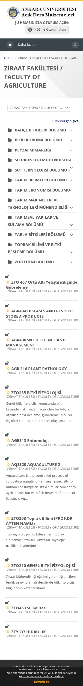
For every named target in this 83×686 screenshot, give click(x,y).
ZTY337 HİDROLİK (28, 631)
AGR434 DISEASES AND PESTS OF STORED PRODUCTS (40, 313)
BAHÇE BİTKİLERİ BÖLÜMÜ (40, 130)
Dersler (9, 58)
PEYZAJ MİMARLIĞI (33, 150)
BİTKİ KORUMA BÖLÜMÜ (38, 139)
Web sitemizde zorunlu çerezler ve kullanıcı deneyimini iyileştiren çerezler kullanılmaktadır (41, 674)
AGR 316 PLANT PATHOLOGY (39, 368)
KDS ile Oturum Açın (50, 29)
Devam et (41, 682)
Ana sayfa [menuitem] (10, 44)
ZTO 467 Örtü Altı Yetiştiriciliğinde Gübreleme (41, 284)
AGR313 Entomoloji (30, 440)
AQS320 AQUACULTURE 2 (35, 464)
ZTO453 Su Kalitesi (29, 607)
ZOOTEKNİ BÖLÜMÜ (34, 262)
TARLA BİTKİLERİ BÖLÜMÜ (40, 234)
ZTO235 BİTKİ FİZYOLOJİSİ (36, 392)
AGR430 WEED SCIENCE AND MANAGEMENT (36, 342)
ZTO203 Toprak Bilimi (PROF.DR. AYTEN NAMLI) (40, 521)
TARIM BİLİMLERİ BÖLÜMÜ (41, 180)
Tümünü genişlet (65, 121)
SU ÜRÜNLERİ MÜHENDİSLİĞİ (43, 160)
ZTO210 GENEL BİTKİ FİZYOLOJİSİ (43, 565)
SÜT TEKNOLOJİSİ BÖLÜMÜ (41, 170)
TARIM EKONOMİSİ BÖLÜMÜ (42, 190)
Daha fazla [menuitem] (26, 44)
